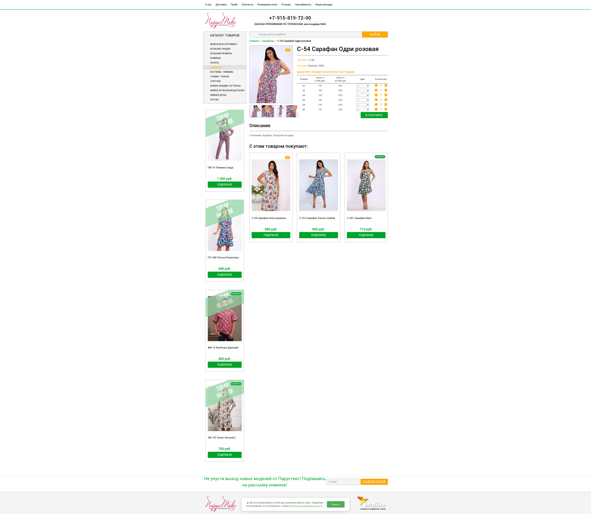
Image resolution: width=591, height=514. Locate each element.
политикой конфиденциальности (306, 506)
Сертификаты (303, 4)
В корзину (374, 115)
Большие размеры (221, 53)
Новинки (215, 58)
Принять (336, 504)
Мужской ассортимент (223, 44)
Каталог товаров (224, 35)
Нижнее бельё (218, 95)
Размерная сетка (267, 4)
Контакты (247, 4)
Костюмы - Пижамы (221, 72)
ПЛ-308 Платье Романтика (223, 257)
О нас (208, 4)
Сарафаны (216, 67)
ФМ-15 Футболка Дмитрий (223, 347)
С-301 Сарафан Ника (359, 218)
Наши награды (324, 4)
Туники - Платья (219, 76)
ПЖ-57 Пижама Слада (220, 167)
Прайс (234, 4)
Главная (254, 40)
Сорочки (215, 81)
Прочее (214, 99)
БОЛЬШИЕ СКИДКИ (220, 49)
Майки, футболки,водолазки (227, 90)
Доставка (221, 4)
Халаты (214, 62)
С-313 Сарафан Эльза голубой (317, 218)
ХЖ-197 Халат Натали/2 (222, 437)
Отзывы (286, 4)
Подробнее (224, 184)
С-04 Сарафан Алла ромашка (269, 218)
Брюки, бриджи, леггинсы (225, 86)
